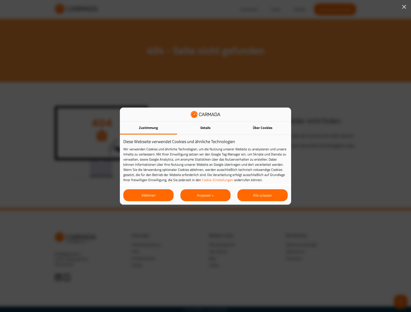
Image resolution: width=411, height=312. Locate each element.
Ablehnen (148, 195)
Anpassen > (205, 195)
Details (205, 127)
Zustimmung (148, 127)
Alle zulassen (262, 195)
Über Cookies (263, 127)
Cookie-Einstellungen (217, 179)
